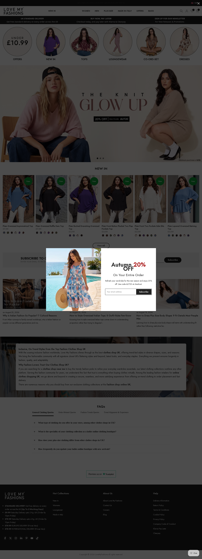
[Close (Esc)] (198, 3)
